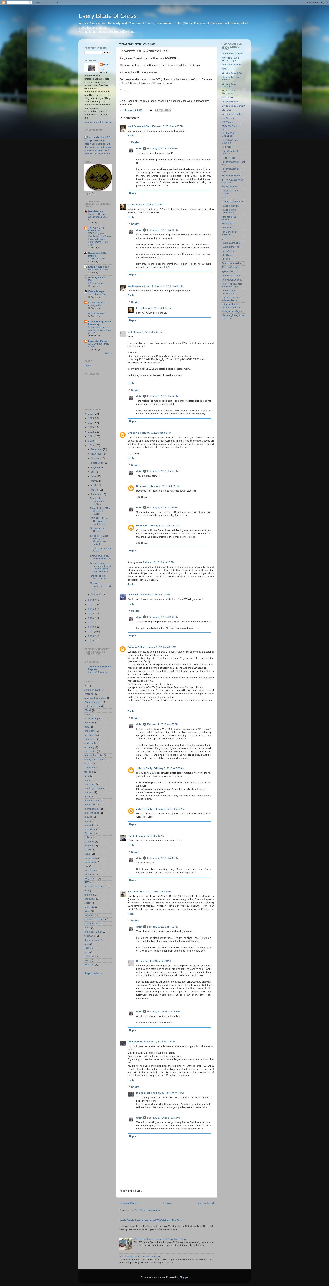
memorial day (91, 808)
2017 (91, 604)
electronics (90, 751)
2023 (91, 427)
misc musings (91, 813)
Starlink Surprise (96, 258)
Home (167, 1203)
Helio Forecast (229, 158)
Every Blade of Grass (107, 15)
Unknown (133, 433)
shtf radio (89, 907)
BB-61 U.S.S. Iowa (232, 73)
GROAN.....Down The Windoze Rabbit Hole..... (99, 521)
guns (87, 780)
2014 (91, 618)
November (97, 453)
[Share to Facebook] (166, 110)
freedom (89, 772)
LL (129, 204)
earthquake (90, 743)
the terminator (92, 940)
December (97, 449)
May (93, 481)
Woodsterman (96, 211)
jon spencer (135, 1041)
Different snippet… (97, 283)
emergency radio (93, 759)
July (93, 471)
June (94, 476)
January (95, 594)
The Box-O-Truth (231, 275)
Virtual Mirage (96, 291)
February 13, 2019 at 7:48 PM (163, 1117)
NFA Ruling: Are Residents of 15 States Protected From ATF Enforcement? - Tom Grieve (99, 239)
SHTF (87, 903)
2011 (91, 631)
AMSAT (226, 68)
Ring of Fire (90, 878)
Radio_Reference (231, 247)
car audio (89, 722)
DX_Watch (227, 122)
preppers (89, 841)
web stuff (89, 964)
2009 (91, 640)
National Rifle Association (229, 211)
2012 (91, 627)
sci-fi (86, 890)
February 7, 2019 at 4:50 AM (160, 647)
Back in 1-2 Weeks (97, 672)
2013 (91, 622)
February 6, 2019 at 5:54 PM (162, 396)
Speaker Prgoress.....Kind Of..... (100, 586)
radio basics (91, 858)
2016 (91, 609)
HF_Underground (231, 175)
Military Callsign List (232, 201)
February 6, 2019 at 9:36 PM (162, 617)
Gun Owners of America (230, 152)
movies (88, 817)
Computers (90, 739)
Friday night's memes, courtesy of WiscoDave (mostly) (99, 330)
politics (88, 837)
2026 (91, 414)
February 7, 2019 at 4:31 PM (164, 486)
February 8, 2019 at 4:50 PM (164, 525)
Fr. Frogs (226, 147)
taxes (87, 927)
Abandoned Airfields (232, 53)
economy (89, 747)
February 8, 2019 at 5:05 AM (169, 768)
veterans (89, 956)
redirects (89, 874)
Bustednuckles (97, 313)
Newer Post (128, 1203)
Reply (131, 135)
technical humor (93, 931)
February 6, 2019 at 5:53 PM (155, 433)
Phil (130, 836)
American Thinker (231, 64)
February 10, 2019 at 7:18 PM (159, 1041)
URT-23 (88, 948)
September (97, 463)
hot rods (88, 792)
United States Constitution (229, 292)
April (93, 485)
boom (87, 714)
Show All (108, 354)
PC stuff (88, 833)
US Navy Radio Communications (231, 305)
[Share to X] (163, 110)
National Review (230, 205)
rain (86, 866)
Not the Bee (228, 223)
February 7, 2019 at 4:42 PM (162, 507)
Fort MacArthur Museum (230, 141)
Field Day (89, 767)
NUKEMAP (227, 227)
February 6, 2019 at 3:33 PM (167, 126)
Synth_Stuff (228, 271)
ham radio (89, 784)
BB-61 (87, 710)
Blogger (184, 1277)
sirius (87, 911)
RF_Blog (226, 255)
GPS (86, 776)
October (95, 458)
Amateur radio (92, 689)
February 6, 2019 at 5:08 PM (146, 332)
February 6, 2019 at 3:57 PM (162, 148)
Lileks (225, 197)
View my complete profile (98, 122)
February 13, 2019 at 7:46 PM (163, 1011)
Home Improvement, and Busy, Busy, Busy (159, 1239)
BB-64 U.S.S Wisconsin (228, 92)
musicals (89, 825)
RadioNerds (228, 251)
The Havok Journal (232, 279)
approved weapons (94, 698)
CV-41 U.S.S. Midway (233, 105)
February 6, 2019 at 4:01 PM (162, 230)
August (95, 467)
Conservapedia (230, 101)
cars (86, 726)
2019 (91, 445)
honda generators (94, 788)
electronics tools (93, 755)
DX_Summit (228, 118)
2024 (91, 422)
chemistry (89, 731)
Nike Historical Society (229, 218)
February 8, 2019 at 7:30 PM (155, 961)
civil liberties (91, 735)
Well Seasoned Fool (139, 126)
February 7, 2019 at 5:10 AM (148, 836)
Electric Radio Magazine (229, 134)
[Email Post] (150, 110)
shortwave (90, 899)
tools (87, 944)
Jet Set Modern (230, 186)
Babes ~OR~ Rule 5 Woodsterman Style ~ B (99, 217)
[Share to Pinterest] (169, 110)
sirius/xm (89, 915)
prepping (89, 845)
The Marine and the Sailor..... (101, 549)
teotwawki (89, 936)
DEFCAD (226, 110)
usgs (87, 952)
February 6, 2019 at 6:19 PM (158, 562)
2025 (91, 418)
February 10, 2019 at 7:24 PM (167, 1093)
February (96, 494)
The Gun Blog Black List (96, 229)
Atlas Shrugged (92, 702)
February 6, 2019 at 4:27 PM (156, 308)
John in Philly (136, 647)
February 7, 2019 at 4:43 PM (162, 858)
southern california (94, 919)
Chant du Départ (97, 302)
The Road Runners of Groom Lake (232, 285)
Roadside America (231, 263)
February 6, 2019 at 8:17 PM (154, 594)
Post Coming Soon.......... (141, 1256)
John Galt (89, 804)
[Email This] (156, 110)
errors (87, 763)
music (87, 821)
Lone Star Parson (98, 341)
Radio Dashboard (231, 242)
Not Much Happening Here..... (97, 501)
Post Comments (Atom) (147, 1210)
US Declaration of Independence (231, 299)
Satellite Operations (95, 886)
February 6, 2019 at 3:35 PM (147, 204)
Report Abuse (93, 973)
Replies (135, 142)
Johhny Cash (91, 800)
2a (85, 685)
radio (87, 854)
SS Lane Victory (230, 267)
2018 (91, 600)
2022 (91, 432)
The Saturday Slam (97, 294)
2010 (91, 636)
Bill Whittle (227, 97)
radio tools (90, 862)
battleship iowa (92, 706)
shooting (89, 894)
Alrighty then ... (95, 305)
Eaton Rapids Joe (98, 266)
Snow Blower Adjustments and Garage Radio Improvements (100, 567)
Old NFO (133, 594)
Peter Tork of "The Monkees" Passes (100, 511)
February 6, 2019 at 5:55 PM (162, 471)
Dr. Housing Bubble (232, 114)
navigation (90, 829)
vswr (86, 960)
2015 (91, 613)
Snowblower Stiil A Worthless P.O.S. (100, 557)
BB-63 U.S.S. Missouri (229, 85)
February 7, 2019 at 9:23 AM (155, 891)
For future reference (98, 269)
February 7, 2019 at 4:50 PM (162, 926)
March (95, 490)
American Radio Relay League (230, 59)
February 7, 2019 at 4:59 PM (162, 724)
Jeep (87, 796)
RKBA (87, 882)
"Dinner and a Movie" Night (98, 577)
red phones (90, 870)
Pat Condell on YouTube (229, 233)
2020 (91, 441)
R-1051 (88, 849)
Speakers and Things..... (97, 529)
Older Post (206, 1203)
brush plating (91, 718)
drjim (139, 148)
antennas (89, 694)
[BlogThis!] (160, 110)
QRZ (224, 238)
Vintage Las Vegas (232, 311)
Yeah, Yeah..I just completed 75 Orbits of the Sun (150, 1220)
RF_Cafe (226, 259)
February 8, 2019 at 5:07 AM (169, 809)
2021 (91, 436)
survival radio (91, 923)
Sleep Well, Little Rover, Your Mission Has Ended (99, 540)
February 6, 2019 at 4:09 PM (167, 286)
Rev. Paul (133, 891)
